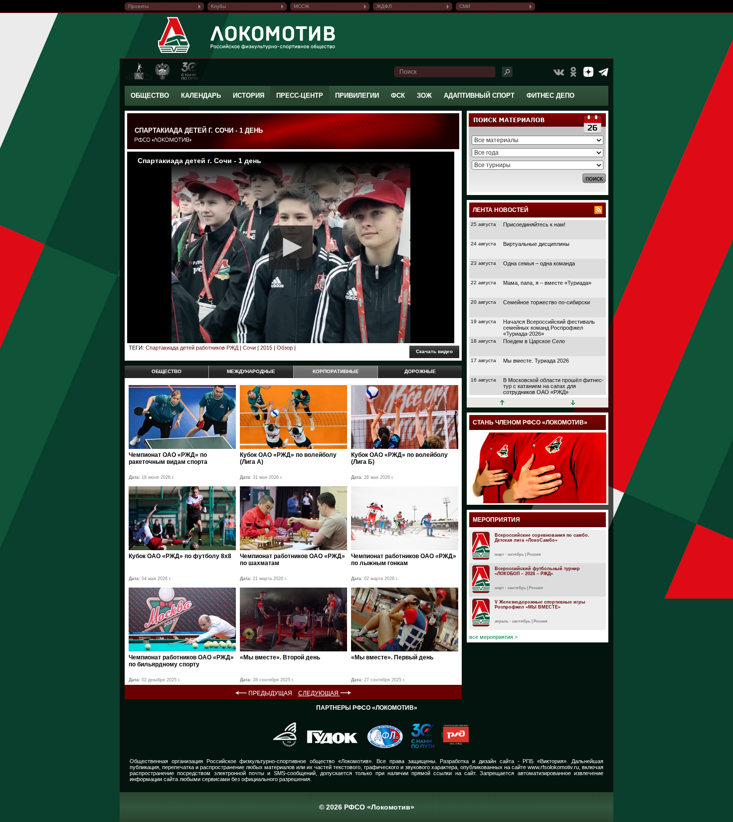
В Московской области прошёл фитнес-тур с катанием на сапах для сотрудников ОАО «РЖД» (553, 386)
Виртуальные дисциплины (536, 244)
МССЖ (301, 6)
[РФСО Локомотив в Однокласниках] (573, 72)
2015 (266, 348)
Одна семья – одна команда (539, 263)
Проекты (138, 6)
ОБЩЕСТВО (167, 371)
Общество (150, 95)
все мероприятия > (493, 637)
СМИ (464, 6)
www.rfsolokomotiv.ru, (554, 767)
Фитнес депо (550, 95)
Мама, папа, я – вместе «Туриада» (547, 283)
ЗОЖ (424, 95)
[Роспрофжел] (281, 746)
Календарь (201, 95)
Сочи (249, 348)
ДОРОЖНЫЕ (420, 371)
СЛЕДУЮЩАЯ (319, 693)
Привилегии (357, 95)
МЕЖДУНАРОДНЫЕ (251, 371)
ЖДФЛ (384, 6)
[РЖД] (451, 746)
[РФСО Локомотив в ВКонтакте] (558, 72)
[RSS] (598, 210)
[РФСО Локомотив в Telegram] (603, 72)
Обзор (285, 348)
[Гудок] (329, 746)
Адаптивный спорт (479, 95)
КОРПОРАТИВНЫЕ (336, 371)
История (248, 95)
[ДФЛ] (381, 746)
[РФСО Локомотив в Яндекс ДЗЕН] (588, 72)
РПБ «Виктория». (545, 761)
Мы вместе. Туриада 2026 (536, 361)
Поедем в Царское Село (534, 341)
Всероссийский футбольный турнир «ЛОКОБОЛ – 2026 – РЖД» (537, 571)
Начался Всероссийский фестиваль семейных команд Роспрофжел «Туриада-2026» (549, 328)
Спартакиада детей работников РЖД (192, 348)
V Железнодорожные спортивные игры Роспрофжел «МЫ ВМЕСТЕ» (540, 605)
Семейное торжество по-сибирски (546, 302)
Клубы (218, 6)
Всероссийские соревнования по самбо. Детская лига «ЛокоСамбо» (542, 538)
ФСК (398, 95)
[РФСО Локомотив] (174, 52)
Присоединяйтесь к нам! (534, 224)
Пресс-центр (299, 95)
